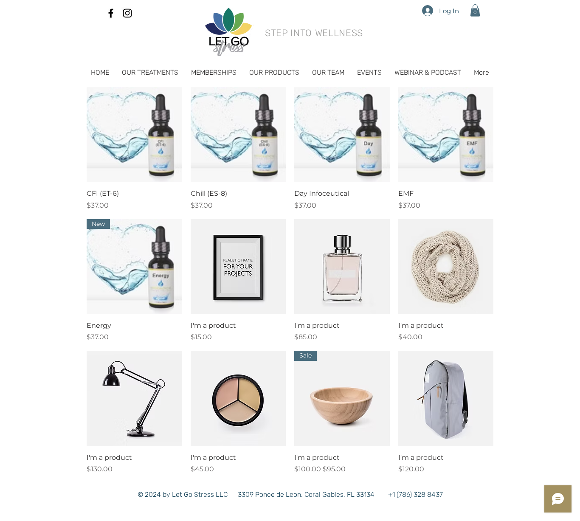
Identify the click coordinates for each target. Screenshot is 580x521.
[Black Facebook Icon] (111, 13)
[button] (475, 10)
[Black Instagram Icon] (127, 13)
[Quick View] (134, 135)
